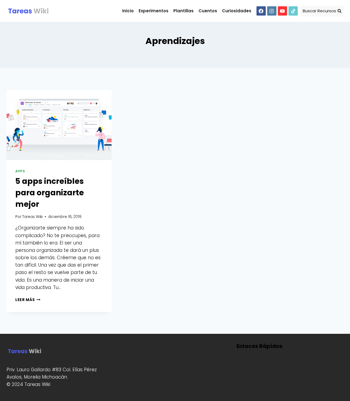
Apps (20, 171)
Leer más (27, 299)
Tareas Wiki (32, 216)
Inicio (128, 11)
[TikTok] (293, 11)
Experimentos (153, 11)
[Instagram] (271, 11)
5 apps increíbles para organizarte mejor (49, 193)
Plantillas (183, 11)
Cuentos (208, 11)
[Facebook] (261, 11)
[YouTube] (282, 11)
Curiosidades (236, 11)
